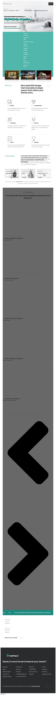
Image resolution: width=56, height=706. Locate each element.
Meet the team (7, 666)
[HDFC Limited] (28, 319)
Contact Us (19, 661)
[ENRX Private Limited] (28, 359)
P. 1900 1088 (32, 664)
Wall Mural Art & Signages (11, 273)
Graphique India (35, 681)
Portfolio (44, 666)
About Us (18, 664)
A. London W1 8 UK (21, 671)
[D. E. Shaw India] (28, 239)
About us (5, 661)
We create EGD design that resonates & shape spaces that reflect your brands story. (32, 89)
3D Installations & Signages (12, 393)
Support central (7, 671)
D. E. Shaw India (8, 275)
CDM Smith (6, 315)
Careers (31, 669)
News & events (33, 666)
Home (43, 661)
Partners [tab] (7, 614)
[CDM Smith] (28, 279)
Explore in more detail (10, 26)
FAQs (4, 664)
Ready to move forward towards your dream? (24, 656)
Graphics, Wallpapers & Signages (13, 233)
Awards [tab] (7, 618)
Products (18, 666)
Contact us (6, 669)
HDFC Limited (7, 355)
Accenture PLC (7, 235)
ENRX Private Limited (9, 395)
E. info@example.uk (21, 669)
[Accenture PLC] (28, 199)
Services (31, 661)
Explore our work (46, 669)
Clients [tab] (7, 616)
